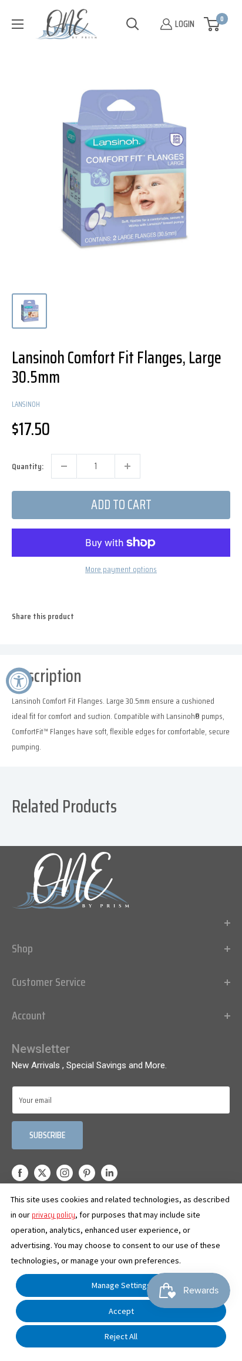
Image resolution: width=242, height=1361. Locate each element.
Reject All (121, 1336)
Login (184, 23)
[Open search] (132, 24)
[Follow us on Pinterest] (87, 1172)
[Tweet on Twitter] (199, 623)
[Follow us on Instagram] (64, 1172)
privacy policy (53, 1214)
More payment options (121, 569)
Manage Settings (121, 1285)
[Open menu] (17, 24)
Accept (121, 1311)
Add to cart (121, 504)
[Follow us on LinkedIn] (109, 1172)
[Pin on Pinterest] (177, 623)
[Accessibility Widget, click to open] (19, 680)
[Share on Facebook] (155, 623)
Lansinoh (26, 404)
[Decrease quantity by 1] (64, 466)
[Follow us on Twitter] (42, 1172)
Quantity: (27, 466)
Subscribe (47, 1135)
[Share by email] (222, 623)
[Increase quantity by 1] (127, 466)
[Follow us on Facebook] (20, 1172)
